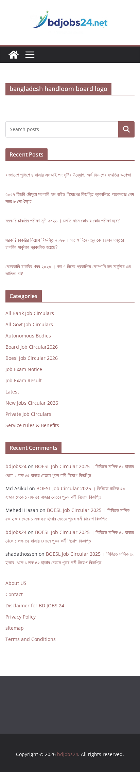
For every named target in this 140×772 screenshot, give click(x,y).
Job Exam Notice (23, 369)
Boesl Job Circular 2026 (31, 358)
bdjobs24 (16, 466)
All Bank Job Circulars (29, 313)
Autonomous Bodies (28, 335)
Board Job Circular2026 (31, 347)
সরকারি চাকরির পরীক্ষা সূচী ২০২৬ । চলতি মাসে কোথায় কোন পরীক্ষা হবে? (62, 220)
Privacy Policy (20, 616)
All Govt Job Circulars (29, 324)
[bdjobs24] (13, 55)
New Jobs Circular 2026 (31, 403)
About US (16, 583)
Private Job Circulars (28, 414)
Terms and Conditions (30, 639)
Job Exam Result (23, 380)
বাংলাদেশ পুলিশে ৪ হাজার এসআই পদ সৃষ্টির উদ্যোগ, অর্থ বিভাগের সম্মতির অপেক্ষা (68, 174)
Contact (14, 594)
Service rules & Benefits (32, 425)
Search (126, 129)
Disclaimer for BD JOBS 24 (34, 605)
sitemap (14, 628)
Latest (12, 391)
